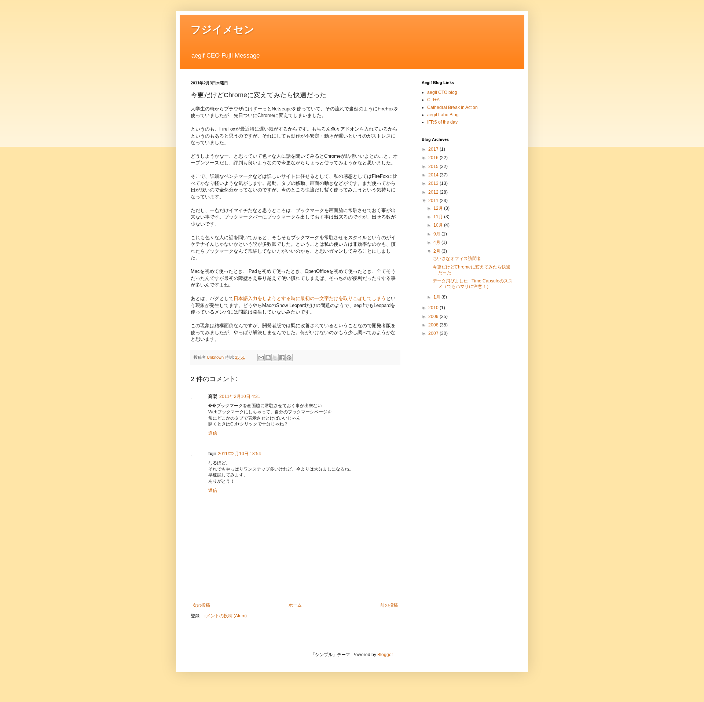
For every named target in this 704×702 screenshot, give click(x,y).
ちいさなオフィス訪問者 (457, 258)
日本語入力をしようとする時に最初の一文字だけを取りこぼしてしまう (310, 298)
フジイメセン (222, 29)
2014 (434, 175)
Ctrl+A (433, 99)
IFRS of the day (442, 122)
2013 (434, 183)
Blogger (385, 654)
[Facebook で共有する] (282, 357)
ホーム (295, 605)
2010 (434, 307)
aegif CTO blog (442, 92)
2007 (434, 333)
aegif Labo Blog (443, 114)
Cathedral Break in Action (452, 107)
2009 (434, 316)
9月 (437, 234)
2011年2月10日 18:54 (239, 453)
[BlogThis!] (268, 357)
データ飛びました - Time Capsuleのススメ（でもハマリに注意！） (473, 283)
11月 (438, 216)
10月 (438, 225)
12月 (438, 208)
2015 (434, 166)
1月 (437, 297)
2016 (434, 157)
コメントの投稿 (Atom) (224, 615)
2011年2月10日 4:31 (239, 396)
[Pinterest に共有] (289, 357)
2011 (434, 200)
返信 (212, 433)
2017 (434, 149)
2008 (434, 325)
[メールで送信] (261, 357)
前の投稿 (389, 605)
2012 (434, 192)
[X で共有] (275, 357)
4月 (437, 242)
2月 (437, 251)
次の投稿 (201, 605)
